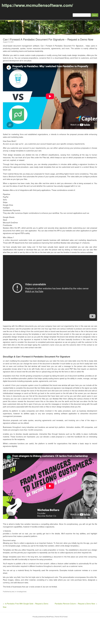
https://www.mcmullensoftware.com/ (37, 5)
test (13, 591)
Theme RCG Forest (61, 617)
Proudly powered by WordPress (43, 617)
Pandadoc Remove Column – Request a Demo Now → (76, 603)
